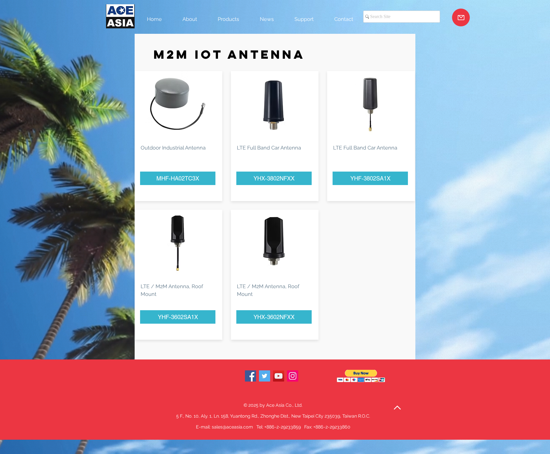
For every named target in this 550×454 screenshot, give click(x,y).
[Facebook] (250, 376)
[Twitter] (264, 376)
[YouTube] (278, 376)
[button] (361, 376)
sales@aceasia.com (232, 427)
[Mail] (461, 17)
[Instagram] (292, 376)
